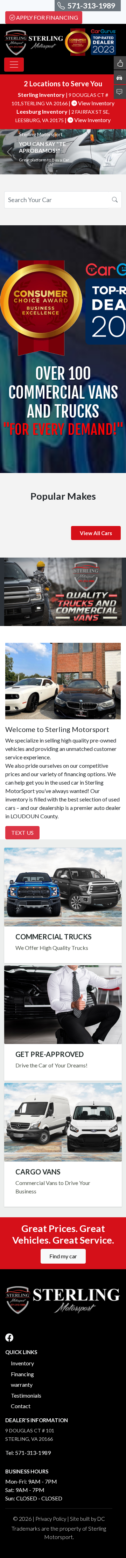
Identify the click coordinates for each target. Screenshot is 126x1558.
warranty (22, 1384)
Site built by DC (87, 1519)
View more (63, 887)
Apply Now (63, 1004)
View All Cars (96, 533)
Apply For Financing (47, 17)
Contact (20, 1406)
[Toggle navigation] (14, 65)
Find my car (63, 1256)
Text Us (22, 832)
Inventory (22, 1363)
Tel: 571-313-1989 (28, 1452)
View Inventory (95, 103)
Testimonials (26, 1395)
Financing (22, 1374)
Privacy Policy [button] (50, 1519)
